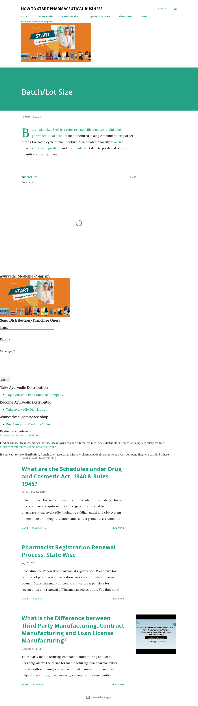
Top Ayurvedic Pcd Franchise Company (34, 395)
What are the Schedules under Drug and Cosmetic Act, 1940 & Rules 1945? (72, 476)
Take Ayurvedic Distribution (26, 409)
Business (32, 177)
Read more (118, 527)
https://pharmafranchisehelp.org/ (20, 435)
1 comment (38, 598)
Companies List (45, 16)
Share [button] (132, 177)
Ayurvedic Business (100, 16)
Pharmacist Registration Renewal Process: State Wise (69, 550)
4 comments (38, 527)
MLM (144, 16)
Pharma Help (126, 16)
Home (24, 16)
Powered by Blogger (101, 697)
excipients (75, 148)
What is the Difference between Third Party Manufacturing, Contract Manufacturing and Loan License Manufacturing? (73, 629)
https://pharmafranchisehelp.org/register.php (28, 446)
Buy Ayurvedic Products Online (29, 424)
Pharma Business (71, 16)
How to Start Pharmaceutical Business (61, 8)
